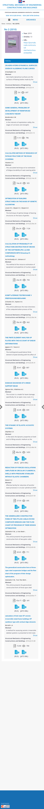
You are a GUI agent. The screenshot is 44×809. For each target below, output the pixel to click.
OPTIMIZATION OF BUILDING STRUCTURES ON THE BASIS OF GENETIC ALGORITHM (21, 201)
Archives (31, 20)
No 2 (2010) (16, 24)
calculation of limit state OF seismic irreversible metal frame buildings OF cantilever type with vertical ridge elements (20, 619)
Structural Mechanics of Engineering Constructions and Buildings (22, 8)
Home (3, 24)
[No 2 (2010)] (13, 52)
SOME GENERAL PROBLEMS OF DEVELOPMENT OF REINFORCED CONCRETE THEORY (17, 111)
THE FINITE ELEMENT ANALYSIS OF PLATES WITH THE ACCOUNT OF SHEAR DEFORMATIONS (20, 341)
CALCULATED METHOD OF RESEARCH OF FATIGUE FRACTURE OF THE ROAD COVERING (21, 156)
